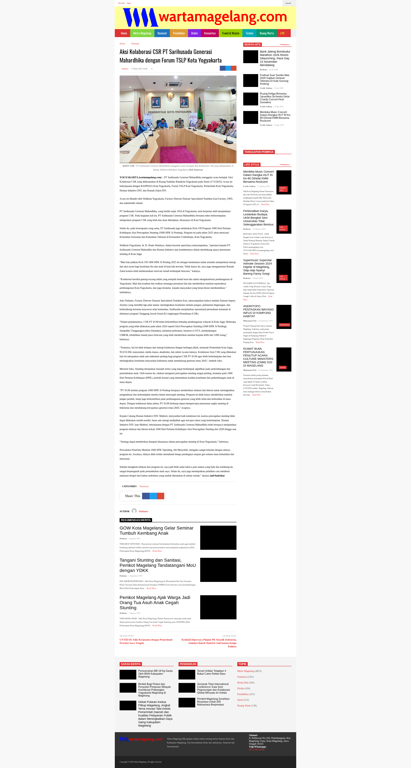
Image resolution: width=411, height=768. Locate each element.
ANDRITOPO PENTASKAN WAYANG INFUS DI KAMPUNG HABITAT (258, 311)
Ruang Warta (267, 33)
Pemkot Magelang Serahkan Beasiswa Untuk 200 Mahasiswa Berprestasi (213, 701)
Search (288, 3)
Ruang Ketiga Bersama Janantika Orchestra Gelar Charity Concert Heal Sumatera (275, 98)
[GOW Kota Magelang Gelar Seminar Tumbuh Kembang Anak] (218, 538)
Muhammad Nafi (249, 321)
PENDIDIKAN (188, 664)
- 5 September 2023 (135, 576)
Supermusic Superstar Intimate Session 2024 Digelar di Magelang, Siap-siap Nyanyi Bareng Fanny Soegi (257, 267)
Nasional (162, 33)
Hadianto (124, 69)
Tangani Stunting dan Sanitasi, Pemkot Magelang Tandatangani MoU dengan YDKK (158, 565)
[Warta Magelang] (205, 22)
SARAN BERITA (131, 664)
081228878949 (256, 749)
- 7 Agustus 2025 (134, 613)
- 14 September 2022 (265, 370)
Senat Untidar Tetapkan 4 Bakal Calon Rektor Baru (211, 672)
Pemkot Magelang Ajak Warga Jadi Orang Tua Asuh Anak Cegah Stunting (155, 602)
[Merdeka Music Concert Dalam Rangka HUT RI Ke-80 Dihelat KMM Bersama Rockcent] (250, 117)
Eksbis (194, 33)
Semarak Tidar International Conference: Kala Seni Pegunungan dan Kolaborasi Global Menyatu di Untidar (213, 688)
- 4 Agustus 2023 (134, 538)
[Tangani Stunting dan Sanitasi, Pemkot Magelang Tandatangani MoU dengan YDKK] (218, 570)
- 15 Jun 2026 (278, 88)
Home (123, 33)
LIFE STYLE (252, 164)
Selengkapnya (285, 44)
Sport (129, 3)
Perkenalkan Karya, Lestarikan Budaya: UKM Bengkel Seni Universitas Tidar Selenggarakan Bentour (258, 217)
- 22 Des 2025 (278, 107)
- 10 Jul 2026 (273, 70)
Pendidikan (179, 33)
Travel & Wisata (230, 33)
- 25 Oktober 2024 (258, 229)
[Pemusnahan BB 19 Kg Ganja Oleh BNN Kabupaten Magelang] (128, 674)
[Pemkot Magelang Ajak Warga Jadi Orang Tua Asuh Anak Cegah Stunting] (218, 607)
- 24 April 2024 (257, 278)
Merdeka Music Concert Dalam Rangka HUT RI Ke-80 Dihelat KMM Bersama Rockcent (275, 116)
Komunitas (210, 33)
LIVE (282, 33)
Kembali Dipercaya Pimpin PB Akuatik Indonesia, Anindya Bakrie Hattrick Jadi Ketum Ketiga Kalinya (209, 643)
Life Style (121, 3)
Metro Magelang (142, 33)
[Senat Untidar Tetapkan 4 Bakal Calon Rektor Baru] (187, 674)
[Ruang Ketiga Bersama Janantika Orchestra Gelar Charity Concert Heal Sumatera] (250, 99)
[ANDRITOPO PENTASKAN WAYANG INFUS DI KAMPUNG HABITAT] (283, 317)
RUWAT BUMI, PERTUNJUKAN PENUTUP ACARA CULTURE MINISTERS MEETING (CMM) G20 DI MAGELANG (258, 357)
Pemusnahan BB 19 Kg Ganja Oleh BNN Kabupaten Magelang (155, 673)
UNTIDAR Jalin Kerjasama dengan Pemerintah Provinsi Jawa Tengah (146, 641)
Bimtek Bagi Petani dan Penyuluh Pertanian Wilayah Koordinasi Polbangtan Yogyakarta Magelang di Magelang (154, 690)
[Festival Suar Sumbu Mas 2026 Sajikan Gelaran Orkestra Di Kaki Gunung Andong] (250, 80)
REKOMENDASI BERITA (136, 520)
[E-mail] (233, 68)
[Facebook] (268, 3)
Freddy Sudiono (266, 88)
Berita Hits (242, 682)
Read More (158, 551)
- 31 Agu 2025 (278, 125)
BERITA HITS (253, 44)
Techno (249, 33)
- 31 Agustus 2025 (263, 186)
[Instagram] (273, 3)
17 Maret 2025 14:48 (139, 69)
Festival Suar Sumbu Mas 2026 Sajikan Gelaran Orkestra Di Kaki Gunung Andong (274, 79)
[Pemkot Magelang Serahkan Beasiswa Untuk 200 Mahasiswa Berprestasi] (187, 702)
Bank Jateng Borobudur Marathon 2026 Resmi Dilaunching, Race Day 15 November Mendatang (275, 58)
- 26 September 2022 (265, 321)
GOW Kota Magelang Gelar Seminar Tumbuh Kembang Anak (156, 530)
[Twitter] (278, 3)
